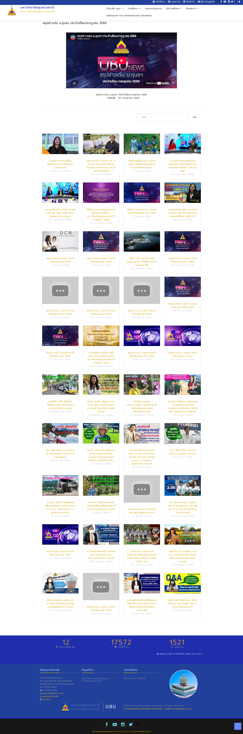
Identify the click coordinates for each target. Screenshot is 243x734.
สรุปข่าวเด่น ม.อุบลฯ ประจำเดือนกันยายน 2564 (60, 553)
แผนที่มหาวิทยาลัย (50, 696)
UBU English (207, 1)
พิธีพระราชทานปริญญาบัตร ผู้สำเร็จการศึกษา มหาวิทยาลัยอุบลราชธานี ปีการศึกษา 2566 (101, 214)
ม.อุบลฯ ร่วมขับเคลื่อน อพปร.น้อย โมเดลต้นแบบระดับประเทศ (60, 164)
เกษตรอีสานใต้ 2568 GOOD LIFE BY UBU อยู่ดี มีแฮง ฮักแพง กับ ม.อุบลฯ (60, 213)
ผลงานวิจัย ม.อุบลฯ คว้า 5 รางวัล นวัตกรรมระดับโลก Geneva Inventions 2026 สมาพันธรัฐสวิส (101, 166)
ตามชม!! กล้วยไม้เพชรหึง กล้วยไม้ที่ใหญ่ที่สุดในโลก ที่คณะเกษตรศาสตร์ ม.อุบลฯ (101, 506)
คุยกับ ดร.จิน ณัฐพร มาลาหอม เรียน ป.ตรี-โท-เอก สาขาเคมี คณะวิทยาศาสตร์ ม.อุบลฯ (101, 406)
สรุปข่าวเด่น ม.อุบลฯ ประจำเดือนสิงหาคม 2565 (101, 260)
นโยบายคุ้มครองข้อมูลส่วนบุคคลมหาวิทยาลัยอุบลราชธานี (95, 679)
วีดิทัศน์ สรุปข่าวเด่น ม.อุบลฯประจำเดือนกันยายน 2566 (142, 211)
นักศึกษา (160, 1)
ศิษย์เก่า (190, 1)
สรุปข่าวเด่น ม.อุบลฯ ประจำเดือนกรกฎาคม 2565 (182, 260)
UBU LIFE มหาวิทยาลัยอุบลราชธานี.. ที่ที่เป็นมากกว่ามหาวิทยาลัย (142, 262)
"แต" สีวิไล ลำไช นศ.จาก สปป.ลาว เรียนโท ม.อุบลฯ (182, 452)
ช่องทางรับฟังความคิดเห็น (135, 678)
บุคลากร (175, 1)
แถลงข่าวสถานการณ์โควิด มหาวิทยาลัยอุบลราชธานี (142, 511)
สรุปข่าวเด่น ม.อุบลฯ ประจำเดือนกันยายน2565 (60, 260)
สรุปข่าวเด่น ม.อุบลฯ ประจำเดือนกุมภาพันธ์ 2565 (182, 305)
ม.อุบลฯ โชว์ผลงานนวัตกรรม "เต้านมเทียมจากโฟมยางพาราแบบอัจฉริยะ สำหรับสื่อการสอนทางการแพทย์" (182, 406)
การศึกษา (133, 8)
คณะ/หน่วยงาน (153, 8)
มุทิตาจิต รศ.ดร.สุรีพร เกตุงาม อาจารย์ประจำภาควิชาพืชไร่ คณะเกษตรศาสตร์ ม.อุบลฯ (183, 556)
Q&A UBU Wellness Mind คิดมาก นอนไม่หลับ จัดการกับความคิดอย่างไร (183, 603)
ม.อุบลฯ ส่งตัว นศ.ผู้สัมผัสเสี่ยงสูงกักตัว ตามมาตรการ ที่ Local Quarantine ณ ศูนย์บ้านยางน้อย (60, 507)
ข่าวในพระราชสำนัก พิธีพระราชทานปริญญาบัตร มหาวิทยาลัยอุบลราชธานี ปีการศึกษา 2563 (101, 358)
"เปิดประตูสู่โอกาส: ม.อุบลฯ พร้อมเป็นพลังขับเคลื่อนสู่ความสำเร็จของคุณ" (142, 164)
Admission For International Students (129, 15)
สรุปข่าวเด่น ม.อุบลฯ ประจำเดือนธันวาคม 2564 (60, 354)
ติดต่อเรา (191, 8)
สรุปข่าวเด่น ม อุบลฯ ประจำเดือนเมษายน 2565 (101, 312)
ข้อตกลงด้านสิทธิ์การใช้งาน (141, 731)
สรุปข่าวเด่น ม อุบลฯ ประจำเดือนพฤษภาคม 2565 (60, 312)
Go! (194, 117)
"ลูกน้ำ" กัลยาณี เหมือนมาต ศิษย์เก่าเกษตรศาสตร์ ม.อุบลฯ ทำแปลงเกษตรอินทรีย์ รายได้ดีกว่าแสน (101, 455)
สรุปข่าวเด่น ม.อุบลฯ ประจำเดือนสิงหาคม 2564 (101, 608)
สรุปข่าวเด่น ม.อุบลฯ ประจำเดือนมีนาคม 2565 (142, 312)
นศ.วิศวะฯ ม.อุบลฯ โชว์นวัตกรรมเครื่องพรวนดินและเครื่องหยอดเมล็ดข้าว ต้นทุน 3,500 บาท (142, 556)
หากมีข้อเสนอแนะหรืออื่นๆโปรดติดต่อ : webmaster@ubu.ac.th (158, 709)
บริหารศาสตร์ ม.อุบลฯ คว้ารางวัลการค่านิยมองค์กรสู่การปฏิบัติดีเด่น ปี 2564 (60, 603)
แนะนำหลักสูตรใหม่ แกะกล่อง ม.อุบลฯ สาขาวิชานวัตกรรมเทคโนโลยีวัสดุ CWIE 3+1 (182, 213)
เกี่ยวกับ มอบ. (114, 8)
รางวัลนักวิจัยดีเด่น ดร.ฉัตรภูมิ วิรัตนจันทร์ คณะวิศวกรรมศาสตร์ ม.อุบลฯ (101, 555)
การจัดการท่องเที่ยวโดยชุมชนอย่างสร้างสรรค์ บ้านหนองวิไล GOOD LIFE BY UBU (183, 166)
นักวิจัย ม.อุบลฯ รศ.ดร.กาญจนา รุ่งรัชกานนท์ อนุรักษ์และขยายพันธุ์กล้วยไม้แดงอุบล (142, 406)
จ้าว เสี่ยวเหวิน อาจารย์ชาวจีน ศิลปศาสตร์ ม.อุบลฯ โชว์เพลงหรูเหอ (60, 454)
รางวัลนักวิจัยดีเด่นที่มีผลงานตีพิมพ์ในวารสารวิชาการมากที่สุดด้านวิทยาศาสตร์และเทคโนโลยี (142, 605)
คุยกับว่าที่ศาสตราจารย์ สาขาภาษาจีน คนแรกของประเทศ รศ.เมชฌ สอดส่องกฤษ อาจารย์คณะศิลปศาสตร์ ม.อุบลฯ (141, 457)
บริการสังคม (173, 8)
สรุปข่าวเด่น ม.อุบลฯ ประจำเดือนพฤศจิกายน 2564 (142, 354)
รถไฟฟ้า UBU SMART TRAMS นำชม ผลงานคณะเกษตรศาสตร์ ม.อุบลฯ (60, 405)
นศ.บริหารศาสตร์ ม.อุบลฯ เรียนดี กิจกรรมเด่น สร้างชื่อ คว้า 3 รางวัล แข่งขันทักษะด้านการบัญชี (183, 507)
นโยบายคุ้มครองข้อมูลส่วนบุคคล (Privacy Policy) (110, 731)
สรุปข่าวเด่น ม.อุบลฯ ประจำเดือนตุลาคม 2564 (182, 354)
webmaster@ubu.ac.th (51, 693)
